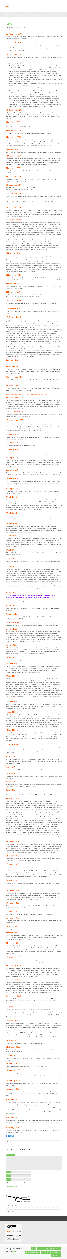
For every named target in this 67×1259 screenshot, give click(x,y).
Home (7, 15)
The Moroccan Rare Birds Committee (50, 1252)
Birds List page (23, 288)
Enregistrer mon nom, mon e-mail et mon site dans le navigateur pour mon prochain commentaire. (33, 1183)
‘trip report (50, 1083)
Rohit (14, 1251)
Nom (7, 1172)
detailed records (12, 1058)
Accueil (34, 1249)
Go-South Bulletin (17, 15)
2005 (10, 24)
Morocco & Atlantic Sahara (32, 1252)
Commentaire (10, 1154)
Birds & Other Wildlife (43, 1249)
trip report (13, 905)
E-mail (8, 1175)
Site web (8, 1179)
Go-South (22, 27)
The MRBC (45, 15)
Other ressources (55, 1255)
